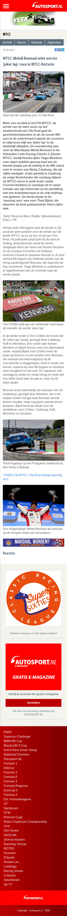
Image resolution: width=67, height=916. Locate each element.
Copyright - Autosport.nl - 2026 (33, 910)
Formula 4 (10, 794)
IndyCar (9, 767)
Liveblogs (10, 866)
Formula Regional (16, 785)
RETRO (9, 848)
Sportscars (11, 808)
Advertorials (12, 879)
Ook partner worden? (46, 633)
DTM (7, 812)
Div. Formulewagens (17, 799)
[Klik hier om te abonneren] (33, 667)
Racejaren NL (13, 759)
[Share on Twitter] (59, 49)
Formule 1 (10, 763)
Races (21, 42)
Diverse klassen (14, 839)
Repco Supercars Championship (25, 821)
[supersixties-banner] (33, 598)
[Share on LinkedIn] (62, 49)
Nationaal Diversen (16, 754)
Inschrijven (33, 702)
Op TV (8, 884)
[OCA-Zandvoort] (33, 542)
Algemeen (54, 42)
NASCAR (10, 835)
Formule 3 (10, 781)
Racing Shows (13, 871)
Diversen (10, 853)
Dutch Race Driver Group (20, 750)
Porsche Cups (13, 817)
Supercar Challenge (17, 736)
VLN (7, 826)
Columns (10, 875)
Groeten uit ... (12, 862)
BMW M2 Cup (13, 741)
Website (36, 42)
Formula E (10, 776)
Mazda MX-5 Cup (15, 745)
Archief (7, 42)
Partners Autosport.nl (22, 633)
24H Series (11, 830)
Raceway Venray (15, 844)
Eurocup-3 (10, 790)
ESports (9, 857)
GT (6, 803)
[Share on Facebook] (56, 49)
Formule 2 (10, 772)
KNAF (8, 732)
